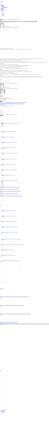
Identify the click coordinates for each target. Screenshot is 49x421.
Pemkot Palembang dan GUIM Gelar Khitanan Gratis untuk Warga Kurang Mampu (8, 131)
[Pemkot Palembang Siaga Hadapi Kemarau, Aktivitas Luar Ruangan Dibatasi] (4, 136)
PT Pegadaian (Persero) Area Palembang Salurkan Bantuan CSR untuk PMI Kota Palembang (9, 180)
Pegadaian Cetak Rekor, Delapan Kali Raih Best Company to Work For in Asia (8, 255)
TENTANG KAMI (3, 410)
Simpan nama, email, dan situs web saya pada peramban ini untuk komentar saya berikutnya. (9, 114)
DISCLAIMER (2, 411)
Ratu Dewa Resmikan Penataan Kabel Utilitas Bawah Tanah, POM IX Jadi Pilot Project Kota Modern (10, 123)
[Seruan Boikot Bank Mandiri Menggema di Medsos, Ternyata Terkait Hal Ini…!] (4, 174)
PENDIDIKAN (2, 8)
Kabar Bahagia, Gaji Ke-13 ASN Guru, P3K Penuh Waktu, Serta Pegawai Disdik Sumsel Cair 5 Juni (12, 305)
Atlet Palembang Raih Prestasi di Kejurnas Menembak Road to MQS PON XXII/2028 (9, 142)
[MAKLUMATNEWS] (2, 1)
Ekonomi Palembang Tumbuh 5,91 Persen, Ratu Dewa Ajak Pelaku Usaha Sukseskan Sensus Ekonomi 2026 (11, 260)
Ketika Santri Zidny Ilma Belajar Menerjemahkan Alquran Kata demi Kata (9, 322)
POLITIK (2, 9)
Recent (1, 125)
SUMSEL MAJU (3, 6)
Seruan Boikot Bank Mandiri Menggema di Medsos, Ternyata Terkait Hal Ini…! (8, 147)
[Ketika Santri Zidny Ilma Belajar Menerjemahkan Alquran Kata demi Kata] (5, 321)
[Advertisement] (24, 54)
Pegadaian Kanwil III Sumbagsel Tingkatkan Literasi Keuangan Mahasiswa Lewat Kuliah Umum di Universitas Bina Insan (12, 244)
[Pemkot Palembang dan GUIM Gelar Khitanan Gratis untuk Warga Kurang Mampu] (4, 158)
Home (0, 19)
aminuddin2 (5, 26)
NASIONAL (2, 5)
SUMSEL (2, 19)
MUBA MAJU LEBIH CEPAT (5, 7)
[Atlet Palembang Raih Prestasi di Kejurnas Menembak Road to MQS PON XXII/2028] (4, 169)
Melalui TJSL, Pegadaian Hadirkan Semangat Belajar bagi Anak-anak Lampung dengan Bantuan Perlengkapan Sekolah (14, 296)
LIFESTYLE (2, 10)
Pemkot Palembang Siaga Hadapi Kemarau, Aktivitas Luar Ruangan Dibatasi (8, 164)
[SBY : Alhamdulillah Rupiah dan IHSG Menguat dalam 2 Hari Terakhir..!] (4, 249)
